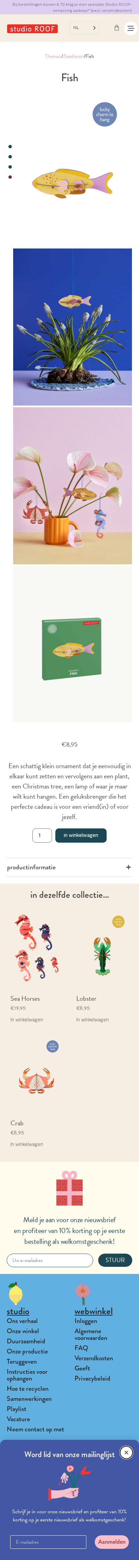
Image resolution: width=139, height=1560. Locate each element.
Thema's (53, 56)
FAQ (81, 1348)
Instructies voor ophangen (27, 1375)
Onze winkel (23, 1331)
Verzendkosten (94, 1358)
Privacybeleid (92, 1378)
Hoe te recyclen (28, 1388)
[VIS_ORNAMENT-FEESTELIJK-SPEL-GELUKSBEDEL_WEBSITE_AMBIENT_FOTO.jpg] (72, 327)
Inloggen (86, 1321)
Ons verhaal (22, 1321)
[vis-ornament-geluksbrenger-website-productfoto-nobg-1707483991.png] (72, 168)
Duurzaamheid (26, 1341)
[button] (126, 1452)
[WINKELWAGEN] (117, 28)
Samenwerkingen (29, 1399)
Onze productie (27, 1351)
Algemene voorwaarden (91, 1334)
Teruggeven (22, 1361)
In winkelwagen (81, 834)
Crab (17, 1123)
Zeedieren (73, 56)
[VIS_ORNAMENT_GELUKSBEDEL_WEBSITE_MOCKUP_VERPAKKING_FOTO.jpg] (72, 644)
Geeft (82, 1368)
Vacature (18, 1419)
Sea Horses (25, 998)
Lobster (86, 998)
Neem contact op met (35, 1429)
